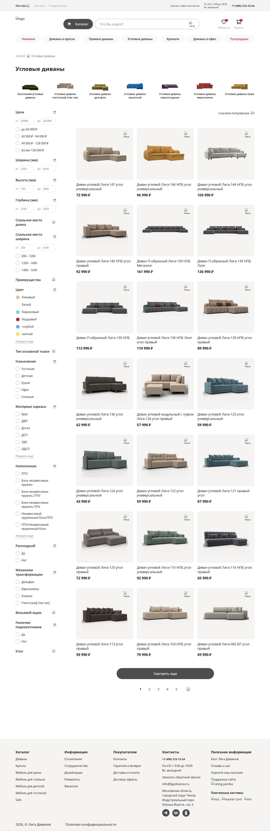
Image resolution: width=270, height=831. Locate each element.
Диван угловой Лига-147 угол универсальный (99, 186)
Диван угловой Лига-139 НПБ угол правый (224, 339)
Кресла (21, 766)
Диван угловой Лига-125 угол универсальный (220, 416)
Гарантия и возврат (127, 766)
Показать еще (24, 341)
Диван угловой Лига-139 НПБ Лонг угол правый (164, 339)
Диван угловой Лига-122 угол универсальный (160, 493)
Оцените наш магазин (227, 773)
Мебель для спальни (30, 779)
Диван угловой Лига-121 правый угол (223, 493)
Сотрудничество (58, 5)
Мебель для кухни (28, 773)
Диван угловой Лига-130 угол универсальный (99, 416)
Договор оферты (125, 779)
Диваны (21, 759)
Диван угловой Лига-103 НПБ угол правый (164, 646)
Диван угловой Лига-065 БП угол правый (223, 646)
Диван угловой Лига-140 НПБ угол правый (103, 263)
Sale (18, 800)
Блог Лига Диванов (224, 759)
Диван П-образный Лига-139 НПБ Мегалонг (163, 263)
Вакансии (71, 786)
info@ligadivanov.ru (175, 784)
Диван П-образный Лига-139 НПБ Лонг (224, 263)
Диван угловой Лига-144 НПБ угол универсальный (224, 186)
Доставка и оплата (126, 773)
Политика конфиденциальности (90, 824)
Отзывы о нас (220, 766)
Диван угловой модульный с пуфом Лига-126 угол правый (165, 416)
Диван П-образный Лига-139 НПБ (103, 337)
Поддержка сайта (223, 779)
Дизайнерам (73, 773)
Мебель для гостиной (31, 793)
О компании (73, 759)
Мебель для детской (30, 786)
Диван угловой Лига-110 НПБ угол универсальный (164, 569)
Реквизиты (72, 779)
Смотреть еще (165, 673)
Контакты (40, 5)
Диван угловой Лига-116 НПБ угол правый (224, 569)
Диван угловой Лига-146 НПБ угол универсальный (164, 186)
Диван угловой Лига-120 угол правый (99, 569)
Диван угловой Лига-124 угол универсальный (99, 493)
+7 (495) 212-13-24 (243, 6)
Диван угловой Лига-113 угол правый (99, 646)
